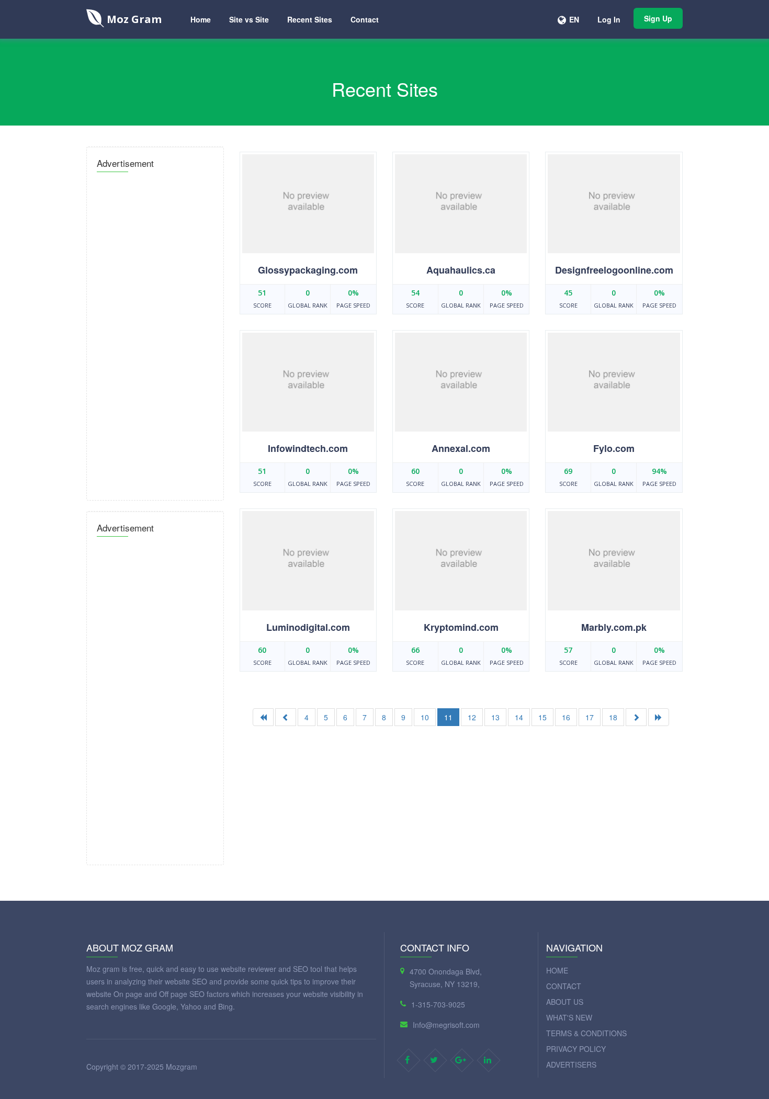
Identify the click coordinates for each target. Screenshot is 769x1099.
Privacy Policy (576, 1049)
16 (566, 717)
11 (448, 717)
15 (542, 717)
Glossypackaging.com (308, 270)
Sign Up (658, 18)
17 (589, 717)
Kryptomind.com (461, 627)
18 (613, 717)
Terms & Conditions (586, 1033)
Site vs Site (249, 19)
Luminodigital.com (308, 627)
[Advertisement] (155, 333)
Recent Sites (309, 19)
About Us (564, 1001)
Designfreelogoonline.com (614, 270)
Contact (364, 19)
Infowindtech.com (308, 448)
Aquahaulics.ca (460, 270)
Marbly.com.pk (614, 627)
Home (200, 19)
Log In (608, 19)
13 (495, 717)
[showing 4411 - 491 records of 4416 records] (658, 717)
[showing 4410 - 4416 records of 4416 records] (285, 717)
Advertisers (571, 1064)
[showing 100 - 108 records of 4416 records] (636, 717)
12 (472, 717)
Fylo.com (614, 448)
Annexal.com (461, 448)
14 (519, 717)
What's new (569, 1017)
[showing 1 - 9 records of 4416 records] (263, 717)
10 (425, 717)
